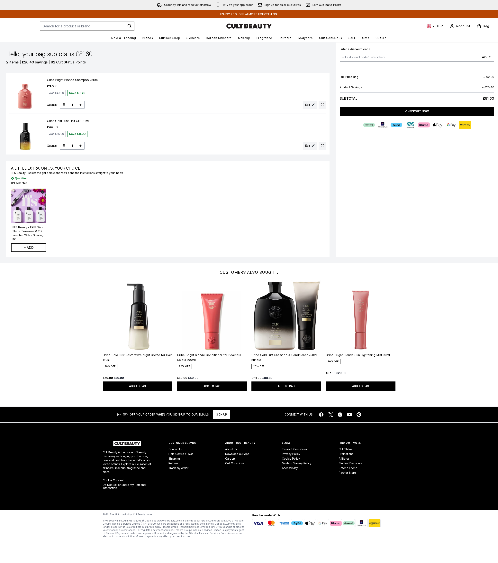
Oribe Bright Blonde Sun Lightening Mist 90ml (358, 355)
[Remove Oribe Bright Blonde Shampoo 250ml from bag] (64, 105)
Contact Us (175, 449)
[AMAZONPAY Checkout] (465, 125)
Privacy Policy (291, 453)
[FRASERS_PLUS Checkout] (382, 125)
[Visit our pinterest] (359, 414)
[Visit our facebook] (321, 414)
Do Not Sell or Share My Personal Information (124, 486)
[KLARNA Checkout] (424, 125)
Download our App (237, 453)
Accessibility (290, 468)
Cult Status (345, 449)
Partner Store (347, 472)
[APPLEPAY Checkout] (437, 125)
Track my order (178, 468)
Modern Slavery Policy (296, 463)
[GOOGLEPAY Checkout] (451, 125)
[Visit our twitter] (330, 414)
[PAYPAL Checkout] (396, 125)
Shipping (174, 458)
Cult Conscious (234, 463)
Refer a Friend (348, 468)
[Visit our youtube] (349, 414)
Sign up (221, 414)
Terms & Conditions (294, 449)
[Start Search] (129, 26)
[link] (460, 26)
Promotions (346, 453)
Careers (230, 458)
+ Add (29, 247)
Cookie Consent (113, 480)
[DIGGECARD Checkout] (410, 125)
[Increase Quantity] (81, 105)
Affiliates (344, 458)
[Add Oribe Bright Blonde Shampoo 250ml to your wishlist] (322, 105)
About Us (231, 449)
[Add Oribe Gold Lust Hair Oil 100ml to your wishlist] (322, 146)
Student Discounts (350, 463)
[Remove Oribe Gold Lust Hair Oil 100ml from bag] (64, 146)
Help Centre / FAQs (180, 453)
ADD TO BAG (137, 386)
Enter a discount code (355, 49)
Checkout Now (417, 111)
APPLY (486, 57)
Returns (173, 463)
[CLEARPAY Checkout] (369, 125)
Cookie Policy (291, 458)
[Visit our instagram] (340, 414)
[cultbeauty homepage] (249, 26)
